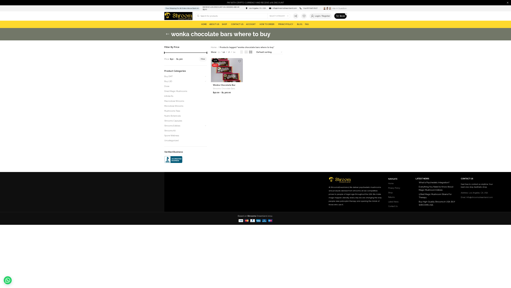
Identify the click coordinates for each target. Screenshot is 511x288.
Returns (391, 197)
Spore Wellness (171, 135)
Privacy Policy (394, 188)
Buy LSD (168, 81)
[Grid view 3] (246, 52)
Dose (166, 86)
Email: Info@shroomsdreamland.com (477, 197)
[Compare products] (296, 16)
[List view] (241, 52)
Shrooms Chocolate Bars (224, 88)
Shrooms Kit (170, 130)
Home (214, 47)
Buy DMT (168, 76)
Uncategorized (171, 140)
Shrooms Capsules (173, 121)
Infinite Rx (168, 96)
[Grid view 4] (250, 52)
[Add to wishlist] (239, 61)
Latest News (393, 202)
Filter (203, 59)
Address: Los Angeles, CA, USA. (474, 193)
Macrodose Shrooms (174, 101)
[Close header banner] (507, 2)
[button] (8, 280)
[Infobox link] (256, 8)
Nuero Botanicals (172, 116)
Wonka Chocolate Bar (224, 85)
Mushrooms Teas (172, 111)
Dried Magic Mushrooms (175, 91)
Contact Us (393, 206)
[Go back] (167, 34)
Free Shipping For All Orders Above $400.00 (182, 8)
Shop (390, 193)
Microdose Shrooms (173, 106)
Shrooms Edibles (172, 126)
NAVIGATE (392, 179)
